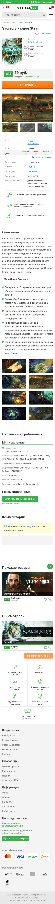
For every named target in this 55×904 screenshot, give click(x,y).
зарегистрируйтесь (27, 526)
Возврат (6, 754)
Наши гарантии (10, 749)
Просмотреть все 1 (38, 655)
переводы (41, 157)
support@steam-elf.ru (13, 826)
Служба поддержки (43, 2)
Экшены (31, 141)
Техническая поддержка (17, 839)
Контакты (7, 802)
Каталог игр (8, 771)
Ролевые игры (33, 144)
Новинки (6, 775)
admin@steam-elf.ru (12, 833)
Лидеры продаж (10, 766)
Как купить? (8, 735)
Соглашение (8, 806)
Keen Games (32, 172)
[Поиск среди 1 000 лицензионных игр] (44, 15)
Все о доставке (10, 740)
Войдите (8, 526)
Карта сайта (8, 811)
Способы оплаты (11, 745)
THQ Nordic (32, 167)
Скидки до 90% (10, 780)
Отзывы (6, 797)
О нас (5, 792)
